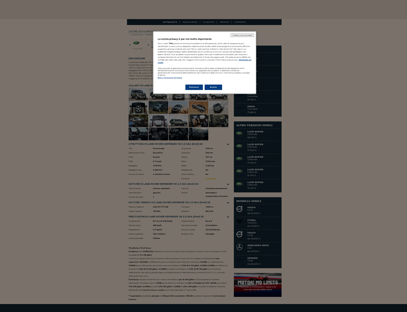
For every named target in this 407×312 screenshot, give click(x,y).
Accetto (213, 87)
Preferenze (194, 87)
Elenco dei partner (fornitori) (170, 78)
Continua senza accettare (242, 35)
